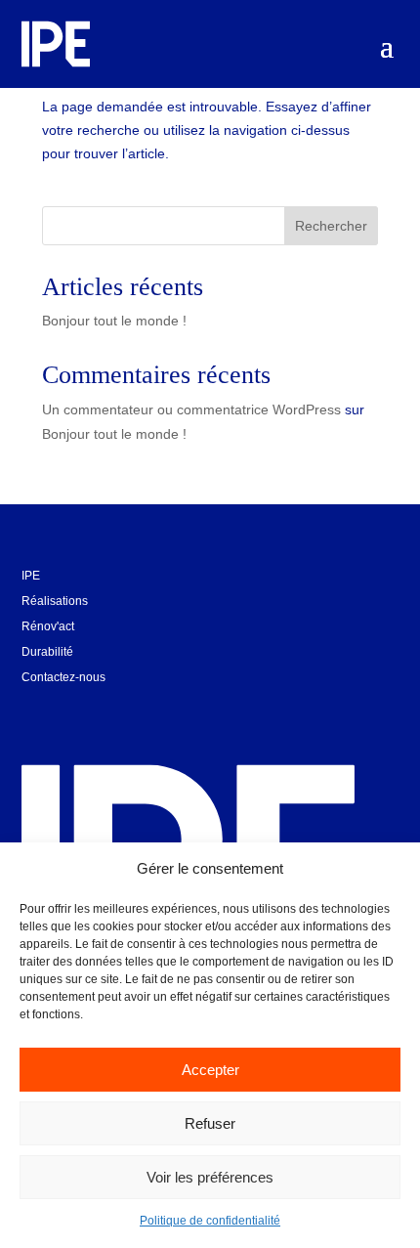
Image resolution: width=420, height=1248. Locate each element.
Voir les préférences (210, 1177)
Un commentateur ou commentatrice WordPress (191, 409)
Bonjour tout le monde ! (114, 320)
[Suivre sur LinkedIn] (37, 709)
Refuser (210, 1123)
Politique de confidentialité (210, 1220)
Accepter (210, 1069)
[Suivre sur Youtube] (82, 709)
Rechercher (331, 226)
